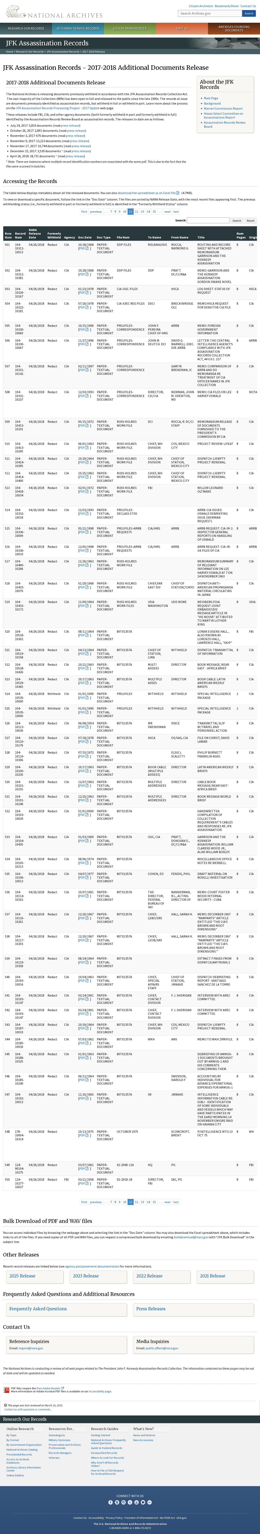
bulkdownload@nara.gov (191, 1237)
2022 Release (149, 1275)
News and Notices (144, 1435)
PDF (82, 248)
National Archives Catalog (22, 1449)
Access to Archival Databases (17, 1460)
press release (70, 125)
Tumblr (130, 1502)
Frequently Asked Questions (38, 1308)
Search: (180, 220)
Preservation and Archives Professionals (65, 1446)
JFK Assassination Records (63, 51)
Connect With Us (130, 1496)
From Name (179, 237)
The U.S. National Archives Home (54, 11)
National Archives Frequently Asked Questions (108, 1441)
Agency (69, 237)
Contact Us (248, 6)
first (84, 211)
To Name (154, 237)
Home (9, 51)
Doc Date (85, 237)
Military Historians (59, 1440)
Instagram (123, 1502)
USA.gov (182, 1518)
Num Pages (241, 235)
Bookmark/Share (227, 6)
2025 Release (22, 1275)
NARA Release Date (35, 233)
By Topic (11, 1435)
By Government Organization (24, 1445)
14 (148, 211)
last (176, 211)
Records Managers (60, 1453)
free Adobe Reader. (49, 1388)
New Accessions (143, 1440)
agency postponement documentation (92, 1266)
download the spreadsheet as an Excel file (147, 193)
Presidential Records (19, 1454)
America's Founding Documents (234, 28)
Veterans (54, 1458)
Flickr (149, 1502)
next (167, 211)
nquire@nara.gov (31, 1348)
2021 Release (212, 1275)
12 (136, 211)
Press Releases (151, 1308)
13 (142, 211)
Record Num (20, 235)
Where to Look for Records (107, 1458)
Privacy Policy (114, 1518)
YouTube (136, 1502)
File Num (123, 237)
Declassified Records (104, 1453)
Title (201, 237)
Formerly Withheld (54, 235)
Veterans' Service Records (78, 28)
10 (124, 211)
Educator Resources (130, 28)
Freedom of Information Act (141, 1518)
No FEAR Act (167, 1518)
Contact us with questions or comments (27, 1409)
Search (249, 13)
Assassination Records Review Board (224, 124)
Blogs (143, 1502)
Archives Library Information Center (23, 1469)
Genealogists (57, 1435)
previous (96, 211)
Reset (250, 220)
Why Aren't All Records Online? (104, 1464)
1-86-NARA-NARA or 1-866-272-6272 (130, 1528)
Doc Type (103, 237)
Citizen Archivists (201, 6)
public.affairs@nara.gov (162, 1348)
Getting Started (100, 1435)
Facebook (110, 1502)
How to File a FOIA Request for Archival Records (107, 1472)
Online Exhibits (15, 1475)
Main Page (211, 98)
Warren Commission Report (223, 108)
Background (212, 103)
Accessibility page (100, 1391)
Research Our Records (26, 28)
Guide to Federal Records (106, 1448)
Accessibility (96, 1518)
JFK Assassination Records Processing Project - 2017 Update (58, 108)
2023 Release (86, 1275)
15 (154, 211)
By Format (12, 1440)
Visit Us (182, 28)
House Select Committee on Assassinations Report (223, 115)
